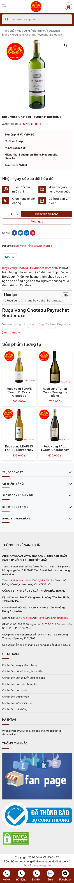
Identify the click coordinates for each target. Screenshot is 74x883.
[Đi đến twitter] (20, 233)
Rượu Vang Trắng (23, 245)
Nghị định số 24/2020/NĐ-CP (31, 580)
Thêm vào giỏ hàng (46, 214)
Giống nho (38, 30)
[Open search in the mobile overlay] (37, 19)
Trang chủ (8, 30)
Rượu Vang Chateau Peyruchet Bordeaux (30, 268)
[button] (66, 45)
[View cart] (68, 6)
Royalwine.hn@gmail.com (53, 617)
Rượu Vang (23, 30)
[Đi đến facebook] (14, 233)
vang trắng (36, 324)
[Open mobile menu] (4, 6)
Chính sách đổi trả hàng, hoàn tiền (22, 671)
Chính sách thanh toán (15, 696)
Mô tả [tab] (9, 257)
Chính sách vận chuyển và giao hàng (23, 677)
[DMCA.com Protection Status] (15, 838)
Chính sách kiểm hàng (14, 709)
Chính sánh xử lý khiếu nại (17, 703)
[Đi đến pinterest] (32, 233)
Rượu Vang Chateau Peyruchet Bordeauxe (33, 300)
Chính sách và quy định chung (19, 665)
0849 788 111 (23, 617)
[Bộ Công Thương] (37, 815)
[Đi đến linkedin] (26, 233)
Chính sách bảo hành (14, 690)
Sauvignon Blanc (43, 245)
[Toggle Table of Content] (64, 295)
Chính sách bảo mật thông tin (19, 684)
